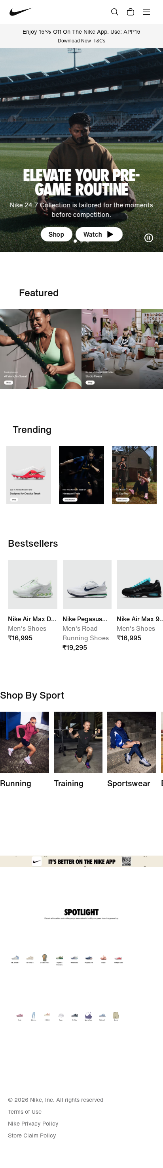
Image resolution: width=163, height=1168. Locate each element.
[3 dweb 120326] (134, 475)
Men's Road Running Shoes (86, 633)
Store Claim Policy (32, 1135)
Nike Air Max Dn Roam (31, 619)
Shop (56, 234)
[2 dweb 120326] (78, 742)
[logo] (20, 11)
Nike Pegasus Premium (82, 619)
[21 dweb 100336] (41, 349)
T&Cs (99, 41)
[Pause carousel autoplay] (149, 238)
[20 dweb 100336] (122, 349)
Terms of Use (25, 1112)
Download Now (74, 41)
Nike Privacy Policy (33, 1124)
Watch (92, 234)
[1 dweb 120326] (28, 475)
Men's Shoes (27, 628)
